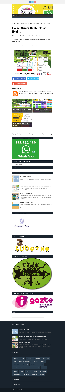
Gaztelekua (37, 358)
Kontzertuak (24, 368)
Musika (42, 374)
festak (43, 368)
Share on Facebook (20, 78)
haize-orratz (14, 37)
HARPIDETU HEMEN (17, 164)
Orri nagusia (32, 134)
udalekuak (25, 364)
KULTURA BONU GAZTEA (26, 202)
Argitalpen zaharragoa (47, 134)
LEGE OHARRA (16, 384)
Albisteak (38, 35)
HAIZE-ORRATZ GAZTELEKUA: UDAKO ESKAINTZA (33, 185)
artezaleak (43, 371)
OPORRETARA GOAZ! (25, 176)
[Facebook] (30, 2)
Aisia (35, 35)
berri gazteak (17, 374)
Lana (15, 361)
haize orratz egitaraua (45, 35)
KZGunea (28, 371)
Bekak (43, 361)
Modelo (36, 361)
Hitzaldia (16, 368)
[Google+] (35, 2)
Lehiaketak (16, 364)
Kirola (35, 371)
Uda (42, 364)
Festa (21, 371)
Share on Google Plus (21, 83)
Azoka (15, 371)
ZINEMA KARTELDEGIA (26, 193)
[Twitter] (32, 2)
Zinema (29, 358)
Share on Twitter (35, 78)
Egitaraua (34, 374)
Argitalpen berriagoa (17, 134)
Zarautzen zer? (35, 368)
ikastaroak (46, 358)
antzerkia (26, 374)
